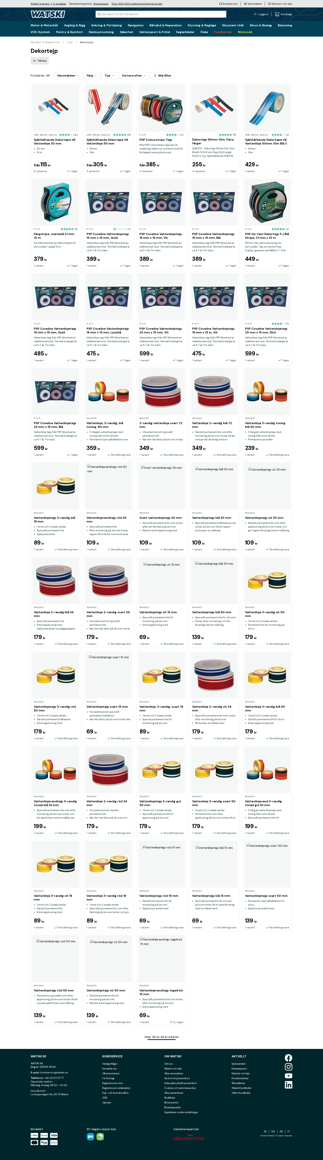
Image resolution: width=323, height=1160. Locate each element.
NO (273, 1131)
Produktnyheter (240, 1078)
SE (265, 1131)
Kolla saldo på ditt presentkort (180, 1083)
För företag (108, 1078)
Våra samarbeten (173, 1092)
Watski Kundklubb (241, 1088)
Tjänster (106, 1102)
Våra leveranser (111, 1073)
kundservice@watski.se (54, 1072)
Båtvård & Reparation (45, 42)
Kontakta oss (109, 1068)
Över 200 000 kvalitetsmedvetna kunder (137, 3)
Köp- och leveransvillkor (115, 1092)
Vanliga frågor (110, 1063)
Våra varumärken (173, 1073)
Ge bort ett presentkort (177, 1078)
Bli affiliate (169, 1097)
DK (281, 1131)
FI (289, 1131)
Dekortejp (86, 42)
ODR (104, 1097)
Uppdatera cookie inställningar (181, 1112)
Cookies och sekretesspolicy (180, 1088)
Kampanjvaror (239, 1068)
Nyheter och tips (241, 1073)
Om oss (168, 1063)
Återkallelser (238, 1083)
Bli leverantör (171, 1102)
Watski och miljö (173, 1068)
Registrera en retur (112, 1083)
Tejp (70, 42)
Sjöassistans (101, 3)
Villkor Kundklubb (241, 1092)
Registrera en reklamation (116, 1088)
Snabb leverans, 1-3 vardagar (48, 3)
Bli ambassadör (172, 1107)
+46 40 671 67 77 (54, 1078)
